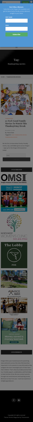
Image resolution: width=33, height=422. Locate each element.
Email (7, 25)
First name (8, 17)
